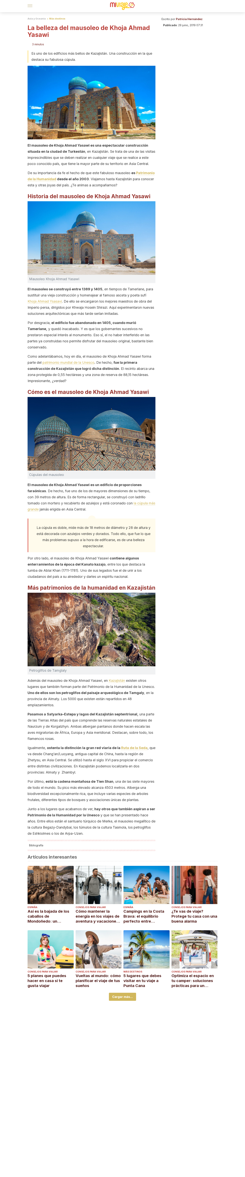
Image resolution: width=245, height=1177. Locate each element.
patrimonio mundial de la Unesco (68, 362)
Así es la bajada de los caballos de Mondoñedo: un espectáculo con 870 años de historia (48, 916)
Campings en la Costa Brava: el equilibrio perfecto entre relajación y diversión (143, 916)
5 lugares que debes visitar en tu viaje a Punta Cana (142, 980)
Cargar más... (122, 997)
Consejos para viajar (91, 907)
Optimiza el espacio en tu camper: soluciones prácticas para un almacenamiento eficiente (193, 980)
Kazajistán (117, 681)
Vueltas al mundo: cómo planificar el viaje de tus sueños (98, 980)
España (32, 907)
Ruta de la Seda (134, 748)
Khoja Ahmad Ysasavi (45, 301)
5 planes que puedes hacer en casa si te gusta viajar (47, 980)
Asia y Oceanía (37, 18)
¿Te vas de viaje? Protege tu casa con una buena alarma (194, 916)
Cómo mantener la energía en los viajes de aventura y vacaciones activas (97, 916)
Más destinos (57, 18)
